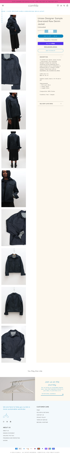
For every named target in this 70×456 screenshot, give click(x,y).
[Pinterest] (7, 421)
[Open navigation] (3, 5)
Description (44, 57)
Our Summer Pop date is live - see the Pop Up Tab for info (35, 1)
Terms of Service (42, 420)
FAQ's (38, 410)
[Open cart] (67, 5)
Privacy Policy (41, 417)
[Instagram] (3, 421)
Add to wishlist (50, 50)
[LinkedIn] (10, 421)
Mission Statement (9, 433)
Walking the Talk (8, 435)
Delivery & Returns (46, 103)
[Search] (64, 5)
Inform (5, 440)
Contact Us (40, 415)
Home (3, 11)
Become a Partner (42, 422)
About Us (6, 430)
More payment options (50, 46)
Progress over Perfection (11, 438)
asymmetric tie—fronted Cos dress (50, 70)
